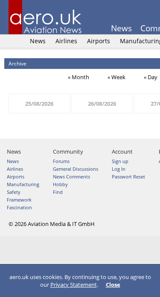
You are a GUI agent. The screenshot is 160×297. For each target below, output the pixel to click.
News (121, 28)
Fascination (19, 207)
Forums (61, 161)
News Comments (71, 176)
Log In (118, 169)
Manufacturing (23, 184)
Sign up (120, 161)
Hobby (60, 184)
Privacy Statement (73, 284)
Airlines (66, 41)
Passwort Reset (128, 176)
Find (58, 192)
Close (113, 284)
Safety (13, 192)
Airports (98, 41)
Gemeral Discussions (75, 169)
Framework (19, 199)
